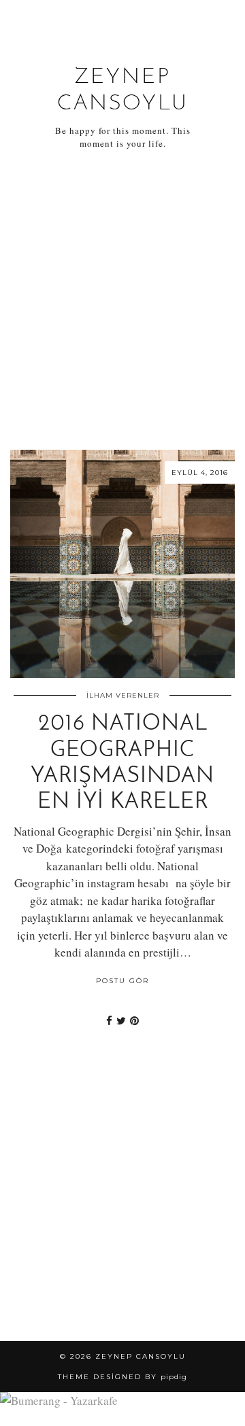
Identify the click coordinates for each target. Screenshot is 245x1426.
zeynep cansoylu (140, 1356)
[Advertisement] (122, 300)
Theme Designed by (122, 1376)
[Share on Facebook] (109, 1020)
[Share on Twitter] (121, 1020)
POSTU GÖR (122, 980)
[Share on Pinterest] (134, 1020)
